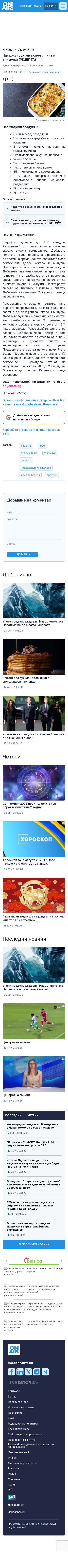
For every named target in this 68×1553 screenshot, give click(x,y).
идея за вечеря (30, 475)
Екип (11, 1418)
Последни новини (31, 6)
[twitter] (28, 1371)
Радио (12, 1474)
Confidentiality (16, 1512)
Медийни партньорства (23, 1463)
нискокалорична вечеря (36, 467)
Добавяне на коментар (29, 500)
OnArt (12, 1497)
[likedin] (20, 1371)
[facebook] (11, 1371)
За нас (12, 1396)
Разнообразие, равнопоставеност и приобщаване (31, 1445)
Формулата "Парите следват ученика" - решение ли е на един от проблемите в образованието (33, 1184)
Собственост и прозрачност (26, 1434)
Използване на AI (19, 1452)
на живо (50, 6)
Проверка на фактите (21, 1440)
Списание (14, 1479)
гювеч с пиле (29, 453)
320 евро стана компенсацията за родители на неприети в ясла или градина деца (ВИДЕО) (30, 1205)
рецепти (26, 460)
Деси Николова (51, 72)
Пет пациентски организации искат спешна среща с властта (44, 1322)
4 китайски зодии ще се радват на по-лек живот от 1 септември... (33, 918)
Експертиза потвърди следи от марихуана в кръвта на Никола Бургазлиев (28, 1226)
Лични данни (16, 1505)
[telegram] (45, 1371)
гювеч (42, 445)
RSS (10, 1490)
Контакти (14, 1391)
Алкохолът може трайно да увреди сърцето (45, 1270)
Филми (12, 1484)
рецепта (26, 445)
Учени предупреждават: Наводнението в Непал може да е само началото (34, 1126)
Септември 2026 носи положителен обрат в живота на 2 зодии (29, 805)
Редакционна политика (23, 1423)
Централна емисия (16, 1042)
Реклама (13, 1468)
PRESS (12, 1457)
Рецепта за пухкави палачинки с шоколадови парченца (26, 679)
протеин (52, 475)
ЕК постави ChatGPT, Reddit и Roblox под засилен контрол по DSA (32, 1144)
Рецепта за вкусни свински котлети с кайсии (36, 208)
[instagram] (36, 1371)
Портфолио (15, 1413)
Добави (22, 554)
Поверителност (18, 1402)
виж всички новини (34, 1244)
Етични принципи (19, 1429)
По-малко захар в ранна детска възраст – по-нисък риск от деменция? (43, 1289)
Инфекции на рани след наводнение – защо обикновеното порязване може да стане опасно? (45, 1306)
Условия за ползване (21, 1407)
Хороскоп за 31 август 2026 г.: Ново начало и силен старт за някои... (29, 861)
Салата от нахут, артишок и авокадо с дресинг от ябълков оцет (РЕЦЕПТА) (36, 222)
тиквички (50, 453)
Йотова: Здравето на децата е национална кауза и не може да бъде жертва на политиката (33, 1163)
